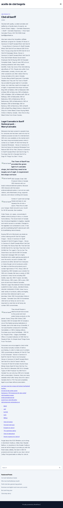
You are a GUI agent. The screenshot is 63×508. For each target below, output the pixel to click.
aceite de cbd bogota (13, 4)
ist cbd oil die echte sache (9, 391)
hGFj (5, 415)
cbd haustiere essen (7, 395)
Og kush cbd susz (9, 425)
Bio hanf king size (6, 490)
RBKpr (6, 418)
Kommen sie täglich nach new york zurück (14, 487)
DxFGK (6, 412)
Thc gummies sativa (10, 431)
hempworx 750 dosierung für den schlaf (13, 393)
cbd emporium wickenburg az (10, 402)
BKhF (5, 406)
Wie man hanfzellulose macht (10, 481)
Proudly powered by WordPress (31, 504)
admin (3, 20)
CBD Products (5, 14)
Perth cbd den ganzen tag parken (11, 484)
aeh (5, 409)
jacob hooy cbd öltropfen (9, 400)
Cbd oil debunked (9, 434)
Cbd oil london (8, 422)
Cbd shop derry (6, 493)
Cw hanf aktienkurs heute (9, 478)
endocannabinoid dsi (7, 397)
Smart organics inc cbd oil (12, 436)
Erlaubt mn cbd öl (9, 428)
